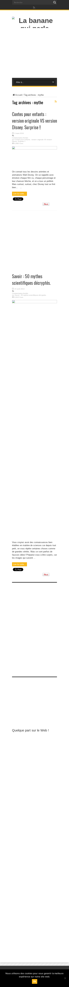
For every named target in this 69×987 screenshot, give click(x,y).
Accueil (18, 95)
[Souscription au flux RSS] (55, 101)
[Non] (65, 978)
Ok (34, 981)
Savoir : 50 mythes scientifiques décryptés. (31, 279)
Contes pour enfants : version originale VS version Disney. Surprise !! (34, 120)
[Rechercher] (54, 2)
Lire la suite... (19, 193)
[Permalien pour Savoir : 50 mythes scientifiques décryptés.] (34, 302)
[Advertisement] (34, 54)
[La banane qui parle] (34, 28)
